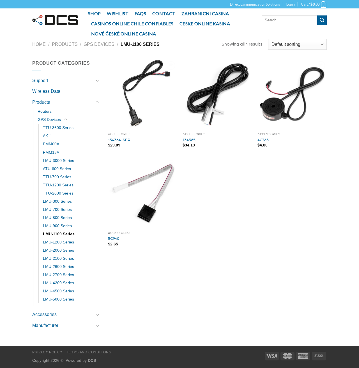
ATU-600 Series (57, 168)
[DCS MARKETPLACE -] (56, 20)
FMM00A (51, 144)
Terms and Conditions (88, 352)
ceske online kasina (205, 23)
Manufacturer (45, 325)
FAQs (140, 13)
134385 (189, 139)
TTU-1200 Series (58, 185)
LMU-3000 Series (58, 160)
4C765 (263, 139)
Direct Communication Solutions (255, 4)
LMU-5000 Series (58, 299)
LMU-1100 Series (59, 234)
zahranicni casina (205, 13)
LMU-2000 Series (58, 250)
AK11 (47, 136)
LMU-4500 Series (58, 291)
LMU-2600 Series (58, 266)
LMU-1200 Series (58, 242)
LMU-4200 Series (58, 283)
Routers (45, 111)
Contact (163, 13)
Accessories (44, 314)
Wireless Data (46, 91)
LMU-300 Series (57, 201)
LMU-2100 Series (58, 258)
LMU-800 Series (57, 217)
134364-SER (119, 139)
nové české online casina (123, 33)
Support (40, 80)
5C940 (113, 238)
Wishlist (117, 13)
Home (39, 44)
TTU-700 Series (57, 177)
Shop (94, 13)
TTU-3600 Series (58, 127)
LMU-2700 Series (58, 274)
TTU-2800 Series (58, 193)
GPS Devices (99, 44)
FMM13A (51, 152)
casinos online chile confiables (132, 23)
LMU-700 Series (57, 209)
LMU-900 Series (57, 225)
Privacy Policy (47, 352)
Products (65, 44)
